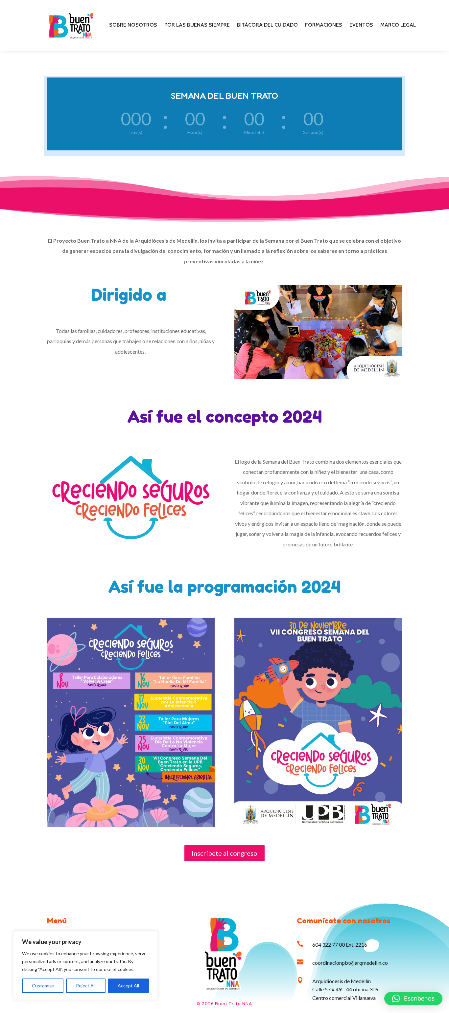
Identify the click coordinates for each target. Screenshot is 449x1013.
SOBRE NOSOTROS (133, 25)
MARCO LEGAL (398, 25)
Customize (43, 985)
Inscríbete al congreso (224, 853)
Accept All (128, 985)
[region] (85, 965)
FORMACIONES (323, 25)
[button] (413, 998)
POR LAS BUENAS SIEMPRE (197, 25)
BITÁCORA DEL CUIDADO (267, 25)
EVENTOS (361, 25)
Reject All (86, 985)
